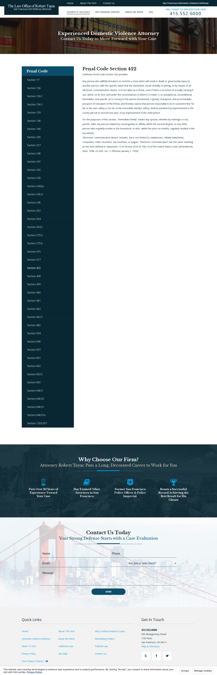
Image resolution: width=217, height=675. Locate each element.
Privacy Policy (29, 653)
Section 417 (34, 259)
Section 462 (34, 309)
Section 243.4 (35, 194)
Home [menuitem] (70, 3)
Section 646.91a (36, 415)
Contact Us (100, 653)
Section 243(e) (35, 186)
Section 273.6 (35, 243)
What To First (29, 646)
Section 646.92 (35, 398)
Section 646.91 (35, 407)
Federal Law (101, 646)
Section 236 (34, 137)
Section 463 (34, 325)
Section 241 (34, 161)
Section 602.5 (35, 374)
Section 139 (34, 112)
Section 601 (34, 358)
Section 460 (34, 292)
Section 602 (34, 366)
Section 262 (34, 210)
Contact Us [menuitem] (109, 3)
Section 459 (34, 284)
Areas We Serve (66, 638)
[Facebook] (156, 656)
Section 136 (34, 88)
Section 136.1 (35, 96)
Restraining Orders (104, 638)
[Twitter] (167, 656)
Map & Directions (150, 646)
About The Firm (66, 631)
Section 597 (34, 349)
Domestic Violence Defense (36, 638)
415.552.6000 (186, 13)
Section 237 (34, 145)
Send (108, 591)
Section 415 (34, 251)
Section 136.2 (35, 104)
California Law (65, 646)
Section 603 (34, 382)
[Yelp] (145, 656)
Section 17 (33, 80)
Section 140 (34, 121)
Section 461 (34, 300)
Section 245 (34, 202)
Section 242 (34, 170)
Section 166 (34, 129)
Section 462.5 (35, 317)
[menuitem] (81, 12)
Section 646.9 (35, 390)
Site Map (63, 653)
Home (25, 631)
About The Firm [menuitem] (88, 3)
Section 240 (34, 153)
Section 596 (34, 341)
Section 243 (34, 178)
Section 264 (34, 219)
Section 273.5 (35, 235)
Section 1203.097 (37, 423)
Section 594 (34, 333)
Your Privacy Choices (33, 661)
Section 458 (34, 276)
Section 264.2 (35, 227)
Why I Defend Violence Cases (110, 631)
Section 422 (34, 268)
